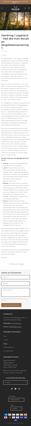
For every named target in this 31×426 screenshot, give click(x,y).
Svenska (14, 408)
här (7, 181)
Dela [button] (4, 55)
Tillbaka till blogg (16, 264)
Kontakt (5, 340)
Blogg (5, 343)
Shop (4, 336)
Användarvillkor (8, 351)
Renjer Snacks (13, 423)
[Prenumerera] (26, 382)
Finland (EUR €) (14, 399)
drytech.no (11, 187)
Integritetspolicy (8, 347)
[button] (2, 8)
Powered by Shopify (20, 423)
